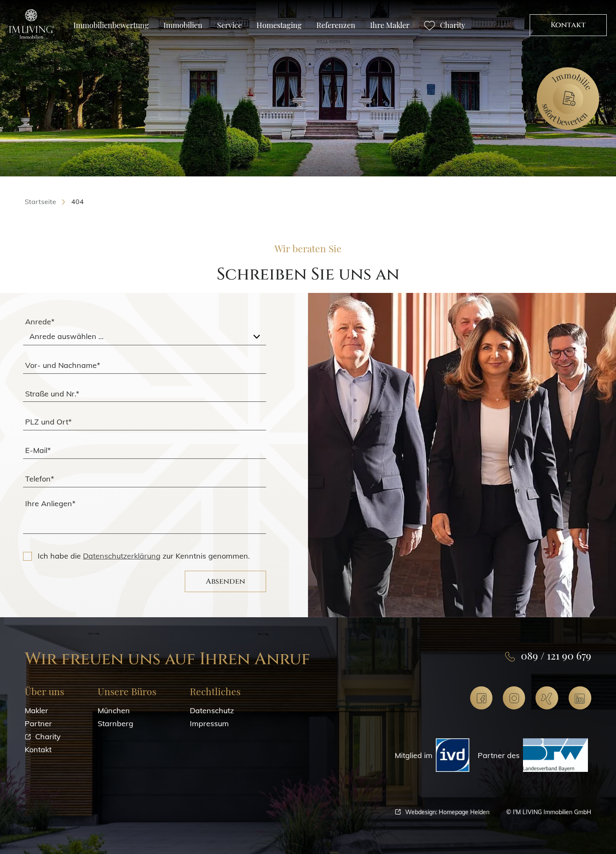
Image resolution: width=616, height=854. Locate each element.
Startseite (40, 201)
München (114, 710)
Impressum (209, 723)
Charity (48, 736)
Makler (36, 710)
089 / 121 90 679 (556, 655)
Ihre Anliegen (50, 503)
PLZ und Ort (48, 422)
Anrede (39, 321)
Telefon (39, 478)
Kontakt (568, 25)
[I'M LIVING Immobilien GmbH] (31, 24)
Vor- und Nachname (62, 365)
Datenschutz (212, 710)
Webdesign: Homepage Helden (447, 811)
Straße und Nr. (52, 393)
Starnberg (115, 723)
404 (77, 201)
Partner (38, 723)
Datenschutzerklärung (121, 556)
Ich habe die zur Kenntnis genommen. (144, 556)
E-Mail (38, 450)
